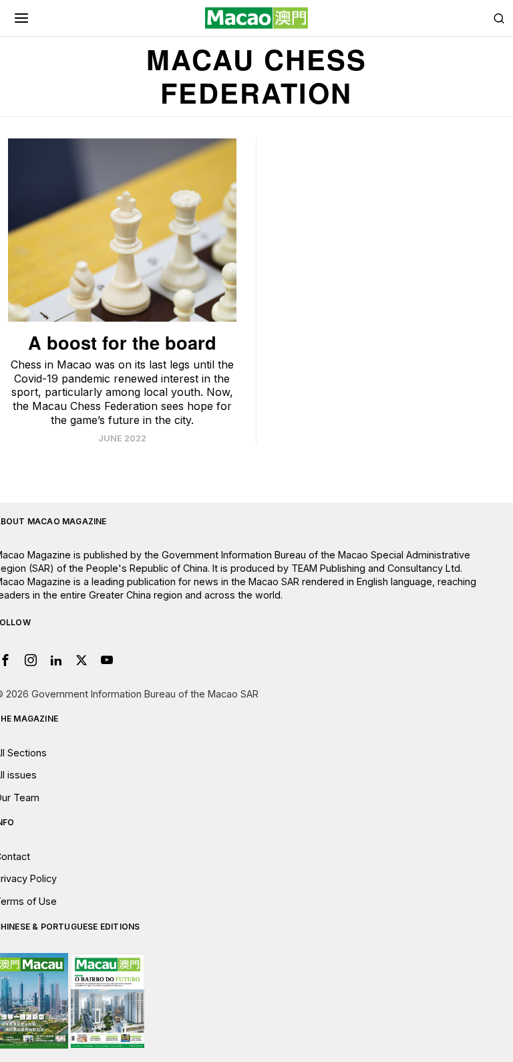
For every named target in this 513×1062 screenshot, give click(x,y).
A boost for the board (122, 342)
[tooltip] (30, 660)
